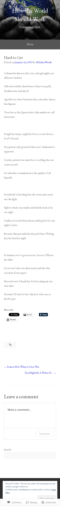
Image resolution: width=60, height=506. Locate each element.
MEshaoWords (44, 62)
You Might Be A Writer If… (39, 372)
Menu (30, 44)
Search (7, 449)
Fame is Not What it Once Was (23, 366)
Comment (44, 433)
